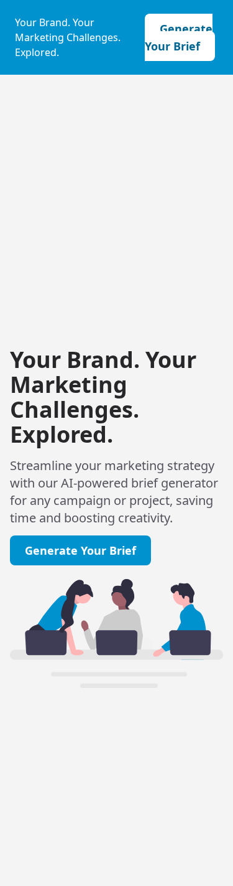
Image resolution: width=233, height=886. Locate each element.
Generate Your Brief (178, 37)
